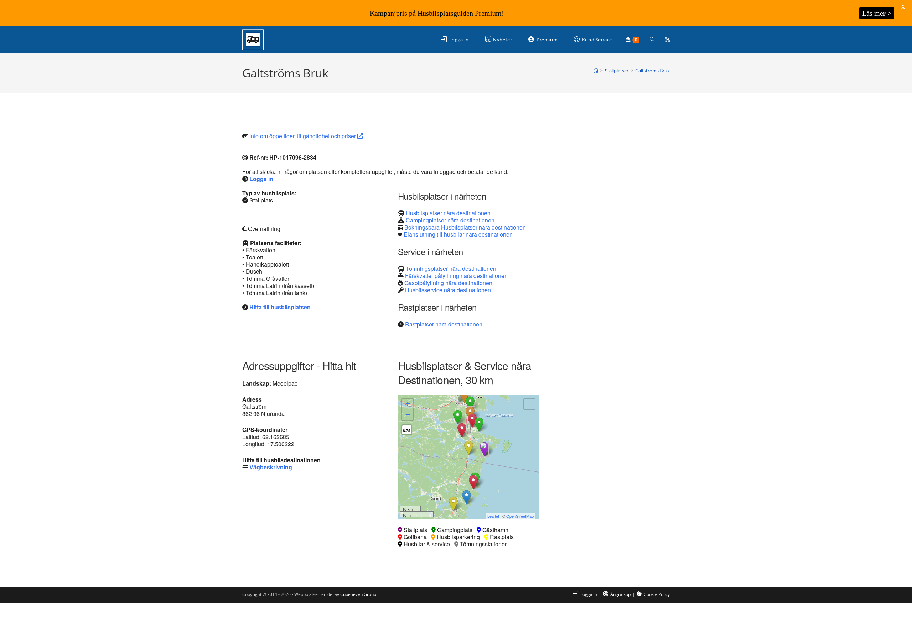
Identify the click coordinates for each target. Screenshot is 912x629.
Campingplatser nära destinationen (450, 220)
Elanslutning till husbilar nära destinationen (458, 234)
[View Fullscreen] (529, 404)
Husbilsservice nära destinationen (448, 290)
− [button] (407, 414)
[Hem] (596, 70)
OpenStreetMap (520, 516)
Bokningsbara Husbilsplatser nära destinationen (465, 227)
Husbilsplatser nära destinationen (448, 213)
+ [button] (407, 403)
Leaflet (493, 516)
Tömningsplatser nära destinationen (451, 268)
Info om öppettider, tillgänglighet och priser (303, 136)
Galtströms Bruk (652, 70)
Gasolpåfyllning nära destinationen (448, 283)
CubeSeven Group (358, 594)
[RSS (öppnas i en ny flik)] (668, 39)
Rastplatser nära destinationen (443, 324)
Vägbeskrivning (270, 467)
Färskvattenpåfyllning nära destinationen (456, 276)
